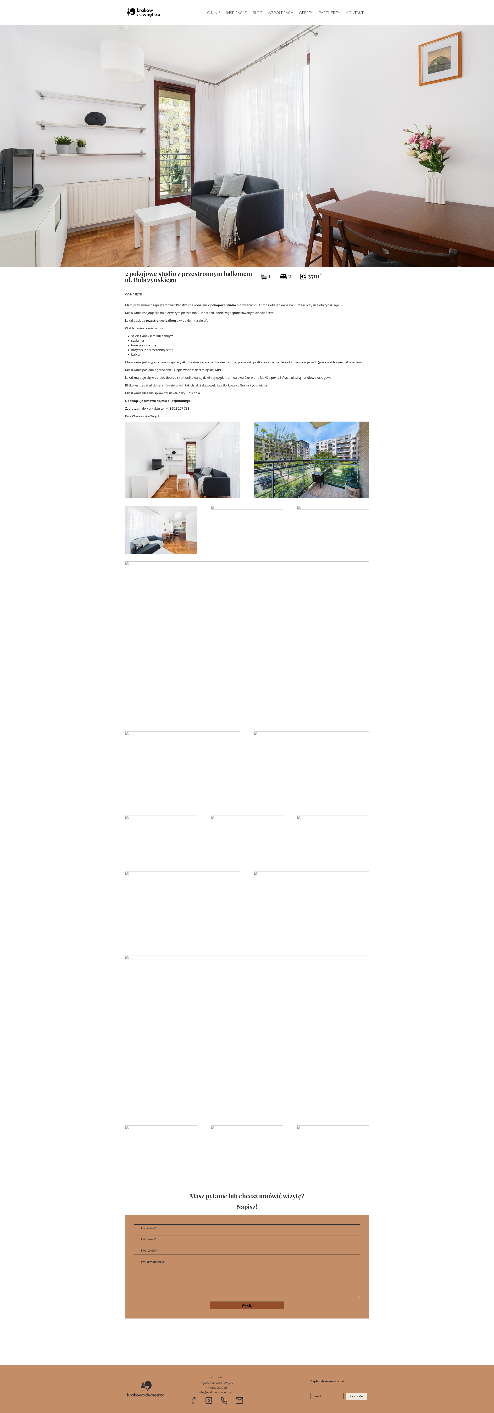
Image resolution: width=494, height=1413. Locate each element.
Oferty (306, 12)
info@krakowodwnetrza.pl (216, 1392)
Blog (257, 12)
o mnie (214, 12)
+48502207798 (216, 1387)
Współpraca (280, 12)
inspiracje (236, 12)
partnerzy (329, 12)
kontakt (355, 12)
